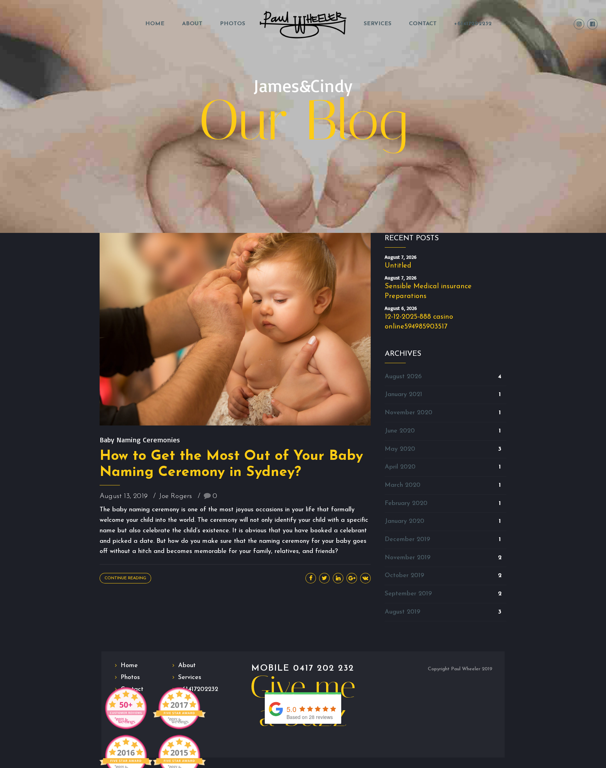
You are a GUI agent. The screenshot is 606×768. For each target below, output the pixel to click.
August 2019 (402, 612)
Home (154, 24)
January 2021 (403, 395)
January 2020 (404, 521)
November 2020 (408, 413)
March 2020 (402, 485)
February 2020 (406, 503)
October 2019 (404, 576)
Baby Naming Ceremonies (140, 439)
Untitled (398, 265)
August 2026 (403, 377)
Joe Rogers (175, 496)
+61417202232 (473, 24)
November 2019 (407, 558)
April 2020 (400, 467)
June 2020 (400, 431)
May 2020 (400, 449)
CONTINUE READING (125, 578)
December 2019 (407, 540)
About (192, 24)
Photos (232, 24)
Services (377, 24)
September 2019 (408, 594)
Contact (423, 24)
